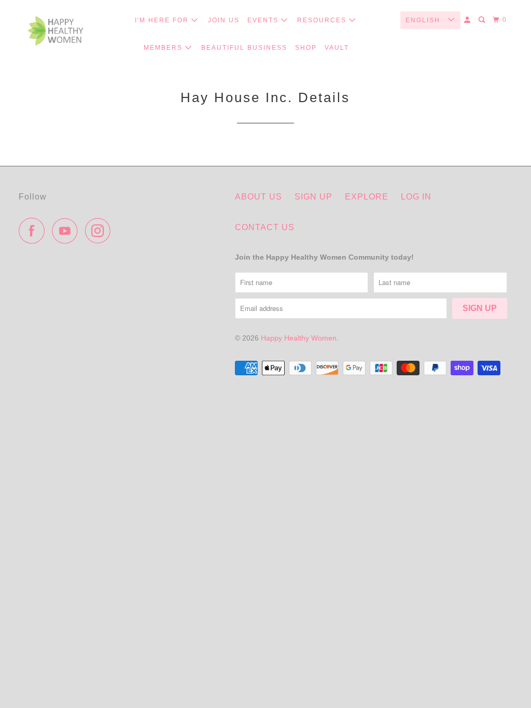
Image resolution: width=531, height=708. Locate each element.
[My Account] (468, 20)
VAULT (337, 47)
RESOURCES (323, 20)
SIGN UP (313, 196)
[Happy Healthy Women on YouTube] (67, 231)
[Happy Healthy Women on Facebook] (34, 231)
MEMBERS (164, 47)
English (424, 20)
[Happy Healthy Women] (55, 31)
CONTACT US (265, 227)
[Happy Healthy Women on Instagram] (100, 231)
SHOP (306, 47)
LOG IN (416, 196)
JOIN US (224, 20)
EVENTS (264, 20)
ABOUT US (258, 196)
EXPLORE (366, 196)
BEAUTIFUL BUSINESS (244, 47)
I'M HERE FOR (163, 20)
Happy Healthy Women (299, 338)
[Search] (483, 20)
